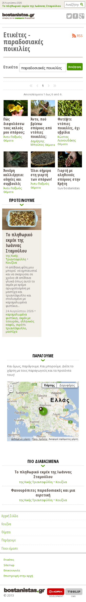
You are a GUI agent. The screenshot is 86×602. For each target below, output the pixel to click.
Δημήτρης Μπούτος (37, 143)
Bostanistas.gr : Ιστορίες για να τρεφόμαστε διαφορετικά (18, 16)
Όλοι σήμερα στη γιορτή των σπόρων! (41, 174)
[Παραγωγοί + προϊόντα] (43, 440)
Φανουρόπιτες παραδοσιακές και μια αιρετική (43, 492)
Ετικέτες (9, 559)
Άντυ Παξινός (12, 137)
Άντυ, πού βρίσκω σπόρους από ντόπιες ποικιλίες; (41, 128)
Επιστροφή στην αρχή (18, 575)
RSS (80, 36)
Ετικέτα (10, 67)
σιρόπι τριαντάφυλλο (16, 326)
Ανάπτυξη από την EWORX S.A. (55, 592)
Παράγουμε (8, 540)
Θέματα (8, 140)
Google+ (81, 16)
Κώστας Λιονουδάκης (67, 138)
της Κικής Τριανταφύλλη (16, 257)
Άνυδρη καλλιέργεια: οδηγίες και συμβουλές (13, 177)
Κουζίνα (11, 263)
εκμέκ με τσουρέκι (18, 319)
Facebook (75, 16)
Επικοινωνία (12, 570)
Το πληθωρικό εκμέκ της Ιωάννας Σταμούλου (31, 6)
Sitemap (9, 565)
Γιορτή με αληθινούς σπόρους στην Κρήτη (69, 177)
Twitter (69, 16)
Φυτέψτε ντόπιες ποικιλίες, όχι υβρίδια (69, 125)
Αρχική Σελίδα (9, 515)
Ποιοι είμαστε (9, 548)
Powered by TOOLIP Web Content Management (73, 592)
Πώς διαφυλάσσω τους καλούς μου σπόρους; (14, 125)
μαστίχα (11, 332)
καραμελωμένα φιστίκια (16, 316)
